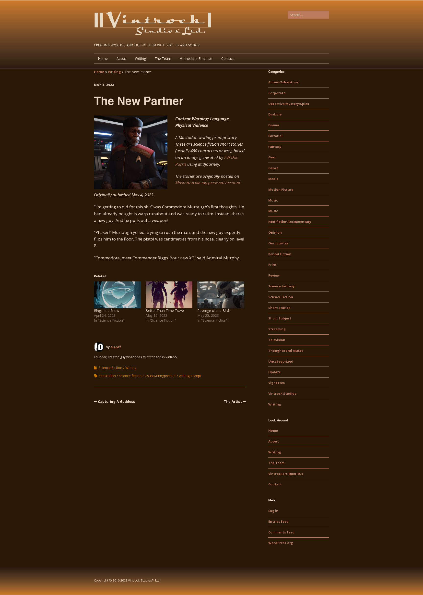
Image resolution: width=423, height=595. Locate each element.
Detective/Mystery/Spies (288, 103)
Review (274, 275)
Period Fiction (279, 254)
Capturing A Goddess (116, 401)
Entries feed (278, 521)
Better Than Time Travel (165, 310)
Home (103, 58)
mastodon (107, 375)
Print (272, 264)
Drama (273, 125)
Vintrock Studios (282, 393)
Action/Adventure (283, 82)
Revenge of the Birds (214, 310)
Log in (273, 510)
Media (273, 179)
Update (274, 372)
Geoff (116, 346)
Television (276, 340)
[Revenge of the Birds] (220, 294)
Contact (227, 58)
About (121, 58)
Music (273, 200)
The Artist (233, 401)
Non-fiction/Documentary (289, 221)
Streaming (277, 329)
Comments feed (281, 532)
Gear (272, 157)
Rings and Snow (106, 310)
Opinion (275, 232)
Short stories (279, 307)
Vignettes (276, 382)
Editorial (275, 136)
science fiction (130, 375)
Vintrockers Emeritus (196, 58)
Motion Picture (280, 189)
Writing (140, 58)
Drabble (275, 114)
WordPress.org (280, 543)
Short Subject (279, 318)
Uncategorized (280, 361)
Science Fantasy (281, 286)
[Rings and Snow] (117, 294)
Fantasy (274, 146)
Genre (273, 168)
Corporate (276, 93)
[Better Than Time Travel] (169, 294)
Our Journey (278, 243)
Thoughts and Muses (285, 350)
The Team (163, 58)
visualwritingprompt (160, 375)
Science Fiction (110, 367)
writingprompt (190, 375)
